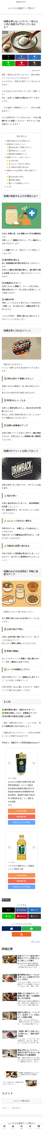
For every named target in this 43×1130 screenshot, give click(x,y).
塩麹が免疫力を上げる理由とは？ (19, 141)
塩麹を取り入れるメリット (16, 144)
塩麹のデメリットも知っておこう (19, 157)
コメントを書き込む (21, 1101)
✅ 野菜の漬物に (15, 180)
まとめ (9, 186)
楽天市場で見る (21, 816)
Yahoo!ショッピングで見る (21, 822)
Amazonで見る (21, 811)
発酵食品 (7, 900)
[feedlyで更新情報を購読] (31, 928)
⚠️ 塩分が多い (14, 161)
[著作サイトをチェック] (11, 928)
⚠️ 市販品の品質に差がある (19, 167)
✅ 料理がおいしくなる (17, 151)
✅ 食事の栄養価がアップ (18, 154)
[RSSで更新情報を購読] (21, 934)
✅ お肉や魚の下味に (16, 177)
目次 (18, 136)
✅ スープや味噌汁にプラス (19, 183)
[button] (34, 63)
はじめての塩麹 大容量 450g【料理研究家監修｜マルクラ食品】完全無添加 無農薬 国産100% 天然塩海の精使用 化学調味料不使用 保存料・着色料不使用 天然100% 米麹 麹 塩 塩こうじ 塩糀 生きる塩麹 (21, 792)
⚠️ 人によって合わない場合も (19, 164)
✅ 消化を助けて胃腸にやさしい (20, 147)
